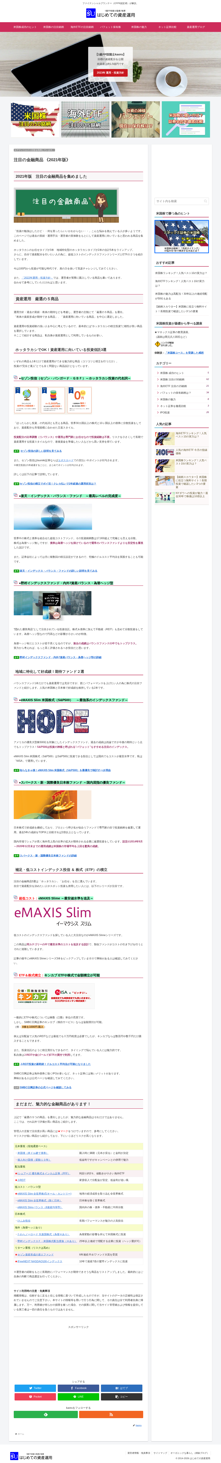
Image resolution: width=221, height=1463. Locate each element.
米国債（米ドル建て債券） (33, 1153)
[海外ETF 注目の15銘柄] (85, 119)
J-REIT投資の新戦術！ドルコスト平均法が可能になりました (55, 1064)
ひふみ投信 (23, 1220)
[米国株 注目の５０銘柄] (35, 119)
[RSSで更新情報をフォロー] (111, 1414)
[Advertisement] (78, 1352)
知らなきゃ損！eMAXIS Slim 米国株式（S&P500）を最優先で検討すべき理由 (65, 770)
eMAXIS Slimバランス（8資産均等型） (40, 1207)
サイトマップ (160, 1453)
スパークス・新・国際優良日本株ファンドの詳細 (48, 855)
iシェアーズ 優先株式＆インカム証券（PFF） (43, 1173)
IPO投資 (184, 412)
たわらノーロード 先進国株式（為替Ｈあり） (43, 1234)
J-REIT (21, 1180)
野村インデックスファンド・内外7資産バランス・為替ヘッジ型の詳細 (60, 657)
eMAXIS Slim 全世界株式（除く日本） (39, 1200)
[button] (205, 201)
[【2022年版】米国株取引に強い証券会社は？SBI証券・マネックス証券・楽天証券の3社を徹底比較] (186, 119)
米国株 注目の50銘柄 (184, 379)
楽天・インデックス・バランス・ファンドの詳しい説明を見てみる (58, 570)
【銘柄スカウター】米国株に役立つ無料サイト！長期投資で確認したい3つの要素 (181, 309)
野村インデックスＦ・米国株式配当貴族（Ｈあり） (47, 1241)
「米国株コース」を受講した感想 (184, 352)
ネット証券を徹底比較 (184, 405)
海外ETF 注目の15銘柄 (184, 385)
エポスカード (66, 460)
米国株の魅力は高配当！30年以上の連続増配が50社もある (181, 296)
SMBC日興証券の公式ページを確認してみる (46, 1087)
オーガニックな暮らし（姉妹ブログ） (190, 1453)
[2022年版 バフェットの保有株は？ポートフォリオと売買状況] (135, 119)
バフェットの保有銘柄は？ (184, 392)
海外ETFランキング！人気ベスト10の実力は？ (179, 283)
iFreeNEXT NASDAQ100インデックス (39, 1261)
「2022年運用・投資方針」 (37, 277)
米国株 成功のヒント (184, 372)
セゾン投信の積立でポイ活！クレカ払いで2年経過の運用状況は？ (58, 483)
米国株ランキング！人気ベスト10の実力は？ (181, 273)
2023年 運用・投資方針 (110, 72)
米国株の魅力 (184, 399)
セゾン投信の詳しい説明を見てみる (41, 451)
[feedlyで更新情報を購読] (46, 1414)
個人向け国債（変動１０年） (34, 1159)
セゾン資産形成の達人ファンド (35, 1254)
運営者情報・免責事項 (138, 1453)
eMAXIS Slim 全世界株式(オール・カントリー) (44, 1193)
